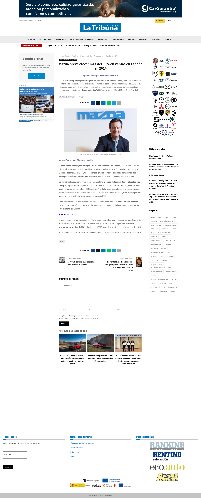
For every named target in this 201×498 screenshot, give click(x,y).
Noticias (67, 56)
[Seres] (164, 122)
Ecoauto (143, 39)
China (174, 217)
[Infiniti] (168, 83)
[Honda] (155, 83)
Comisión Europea (166, 221)
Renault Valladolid (158, 268)
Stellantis (155, 275)
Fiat (174, 229)
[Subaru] (161, 128)
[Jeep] (161, 89)
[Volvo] (171, 135)
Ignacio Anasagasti (67, 97)
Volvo (153, 291)
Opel (168, 252)
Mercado (155, 39)
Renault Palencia (157, 264)
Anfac (153, 217)
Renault (165, 260)
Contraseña (7, 455)
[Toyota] (158, 135)
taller (173, 279)
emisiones (154, 229)
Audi (160, 217)
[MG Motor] (174, 102)
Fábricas (60, 39)
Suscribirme (38, 76)
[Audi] (161, 63)
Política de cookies (76, 447)
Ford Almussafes (164, 233)
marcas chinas (156, 244)
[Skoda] (172, 122)
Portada (61, 56)
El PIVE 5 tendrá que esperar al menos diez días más (81, 263)
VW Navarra (163, 291)
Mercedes (154, 248)
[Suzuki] (168, 128)
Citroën (154, 221)
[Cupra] (161, 70)
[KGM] (167, 89)
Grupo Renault (156, 241)
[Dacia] (168, 70)
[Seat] (156, 122)
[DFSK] (174, 70)
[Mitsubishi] (161, 109)
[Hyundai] (161, 83)
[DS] (155, 76)
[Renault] (174, 115)
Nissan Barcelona (157, 252)
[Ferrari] (161, 76)
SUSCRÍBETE (159, 21)
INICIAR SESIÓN (172, 21)
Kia (175, 241)
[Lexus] (174, 96)
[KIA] (174, 89)
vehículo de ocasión (167, 283)
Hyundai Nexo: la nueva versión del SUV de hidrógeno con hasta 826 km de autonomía (164, 167)
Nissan (163, 248)
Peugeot (171, 256)
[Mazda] (161, 102)
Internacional (45, 39)
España (31, 39)
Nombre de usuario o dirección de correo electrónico (21, 443)
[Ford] (174, 76)
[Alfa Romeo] (155, 63)
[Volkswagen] (164, 135)
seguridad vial (171, 272)
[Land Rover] (161, 96)
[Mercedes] (168, 102)
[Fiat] (168, 76)
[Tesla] (174, 128)
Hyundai (168, 241)
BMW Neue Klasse (55, 46)
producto (154, 260)
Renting (131, 39)
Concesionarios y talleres (82, 39)
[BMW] (168, 63)
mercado (167, 244)
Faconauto (166, 229)
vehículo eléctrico (158, 287)
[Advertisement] (100, 400)
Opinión (167, 39)
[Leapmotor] (168, 96)
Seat (170, 268)
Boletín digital (32, 59)
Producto (102, 39)
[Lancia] (155, 96)
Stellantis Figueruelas (159, 279)
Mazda (62, 241)
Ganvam (163, 237)
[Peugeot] (161, 115)
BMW (166, 217)
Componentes (118, 39)
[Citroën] (155, 70)
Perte (162, 256)
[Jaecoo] (174, 83)
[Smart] (155, 128)
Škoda (172, 291)
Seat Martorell (156, 272)
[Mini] (155, 109)
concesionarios (170, 225)
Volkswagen (172, 287)
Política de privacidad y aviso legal (82, 443)
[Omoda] (174, 109)
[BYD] (174, 63)
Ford (152, 233)
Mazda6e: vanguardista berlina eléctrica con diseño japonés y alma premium (100, 358)
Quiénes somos (75, 452)
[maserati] (155, 102)
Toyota (153, 283)
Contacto (73, 456)
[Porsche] (168, 115)
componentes (156, 225)
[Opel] (155, 115)
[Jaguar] (155, 89)
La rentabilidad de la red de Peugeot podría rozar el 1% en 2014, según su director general (119, 265)
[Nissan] (168, 109)
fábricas (154, 237)
